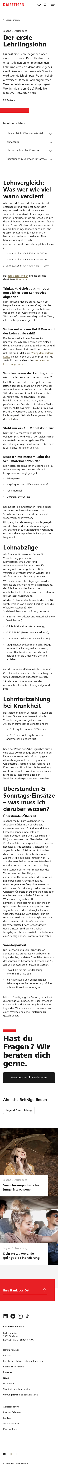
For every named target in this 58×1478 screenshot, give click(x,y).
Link (10, 419)
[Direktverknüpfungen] (39, 5)
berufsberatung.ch (17, 275)
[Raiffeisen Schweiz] (14, 5)
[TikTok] (27, 1316)
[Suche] (45, 5)
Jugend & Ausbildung (19, 1110)
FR (11, 1454)
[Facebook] (12, 1316)
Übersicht (21, 279)
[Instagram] (20, 1316)
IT (17, 1454)
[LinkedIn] (5, 1316)
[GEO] (44, 1290)
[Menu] (53, 5)
